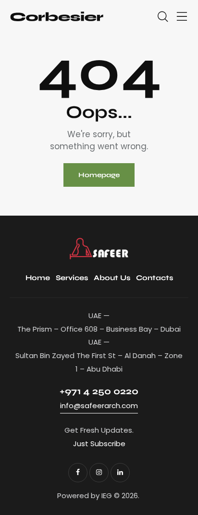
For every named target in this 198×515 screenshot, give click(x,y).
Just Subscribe (99, 443)
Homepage (99, 175)
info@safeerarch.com (99, 405)
